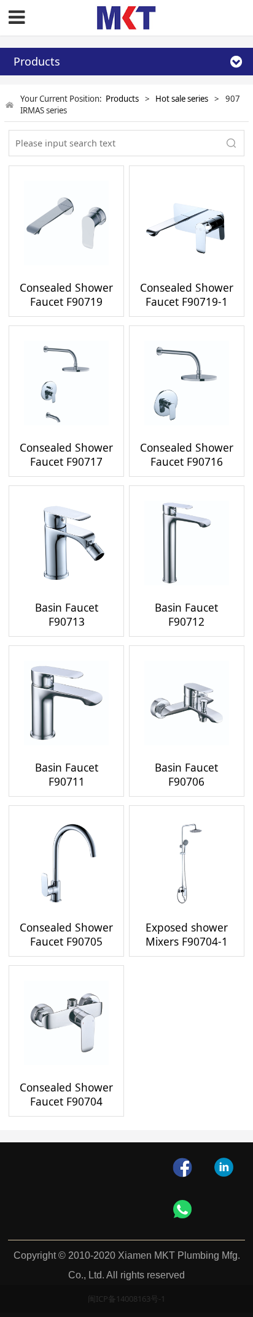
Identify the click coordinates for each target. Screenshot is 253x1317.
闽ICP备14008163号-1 (126, 1298)
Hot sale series (181, 98)
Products (122, 98)
